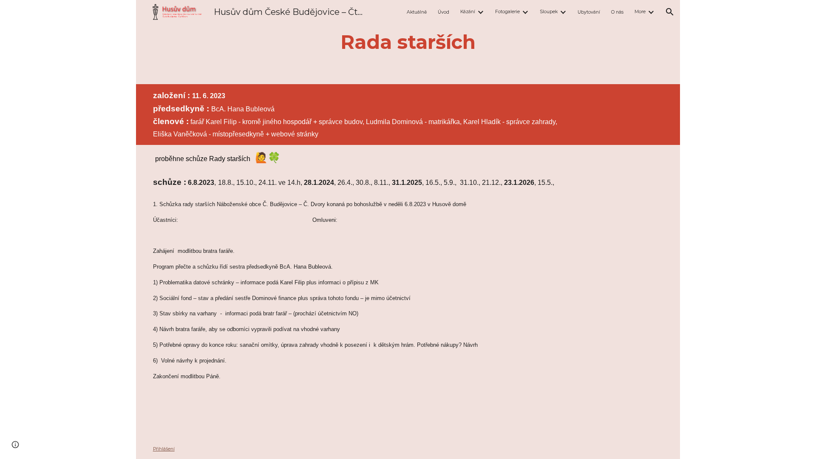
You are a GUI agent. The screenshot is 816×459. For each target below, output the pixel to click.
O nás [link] (617, 12)
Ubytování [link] (589, 12)
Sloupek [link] (549, 11)
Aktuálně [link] (417, 12)
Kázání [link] (467, 11)
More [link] (640, 11)
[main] (408, 42)
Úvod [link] (443, 12)
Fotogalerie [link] (507, 11)
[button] (670, 12)
